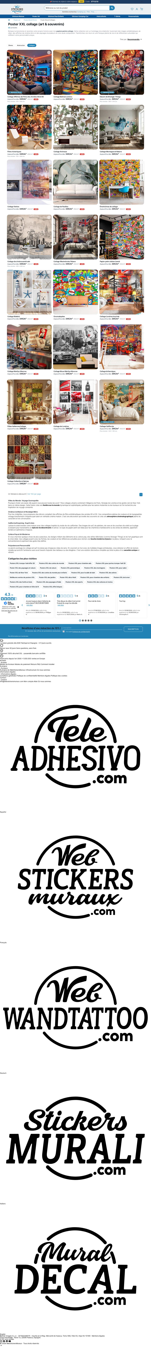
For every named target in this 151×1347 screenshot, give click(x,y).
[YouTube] (9, 1342)
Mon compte (28, 681)
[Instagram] (1, 1342)
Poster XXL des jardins (47, 577)
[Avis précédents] (22, 605)
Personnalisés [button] (133, 16)
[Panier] (141, 9)
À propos (4, 668)
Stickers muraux (18, 16)
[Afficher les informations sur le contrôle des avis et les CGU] (18, 607)
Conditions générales (8, 676)
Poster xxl (36, 16)
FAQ (38, 664)
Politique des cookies (59, 676)
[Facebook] (4, 1342)
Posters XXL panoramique (70, 568)
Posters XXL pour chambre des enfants (94, 577)
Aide (35, 681)
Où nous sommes (43, 670)
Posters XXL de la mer (122, 577)
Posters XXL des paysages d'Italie (49, 582)
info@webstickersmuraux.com (11, 681)
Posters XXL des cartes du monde (51, 563)
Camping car (81, 12)
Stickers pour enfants (56, 16)
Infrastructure (31, 670)
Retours (34, 664)
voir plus (29, 605)
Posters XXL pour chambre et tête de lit (24, 587)
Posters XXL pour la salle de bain (83, 573)
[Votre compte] (137, 9)
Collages (32, 45)
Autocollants (101, 16)
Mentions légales (44, 676)
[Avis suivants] (149, 605)
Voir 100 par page (34, 494)
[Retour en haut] (1, 1346)
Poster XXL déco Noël (68, 577)
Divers (10, 45)
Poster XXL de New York (19, 573)
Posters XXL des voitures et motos (100, 582)
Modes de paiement (22, 664)
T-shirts (117, 16)
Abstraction (21, 45)
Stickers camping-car (80, 16)
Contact (4, 680)
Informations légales (8, 674)
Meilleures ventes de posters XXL (22, 577)
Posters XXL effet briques (52, 587)
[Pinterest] (7, 1342)
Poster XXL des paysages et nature (23, 568)
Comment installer (48, 664)
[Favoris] (132, 9)
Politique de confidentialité (81, 631)
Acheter (4, 662)
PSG (88, 12)
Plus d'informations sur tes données (18, 636)
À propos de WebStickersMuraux (12, 670)
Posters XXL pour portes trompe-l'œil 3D (111, 563)
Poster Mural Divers (30, 20)
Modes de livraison (7, 664)
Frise (92, 12)
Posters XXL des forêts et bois (21, 582)
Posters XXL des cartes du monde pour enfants (49, 573)
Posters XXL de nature (48, 568)
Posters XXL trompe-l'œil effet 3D (22, 563)
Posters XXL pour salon (118, 568)
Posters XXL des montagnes (94, 568)
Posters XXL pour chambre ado (80, 563)
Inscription (133, 629)
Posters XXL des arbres (108, 573)
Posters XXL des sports (74, 582)
